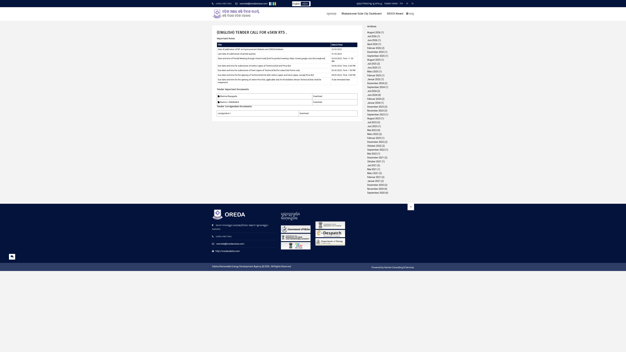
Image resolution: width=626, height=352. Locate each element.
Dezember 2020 (375, 185)
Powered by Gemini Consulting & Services (393, 267)
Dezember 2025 (375, 52)
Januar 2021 (373, 181)
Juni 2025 (372, 67)
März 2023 (372, 134)
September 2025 (376, 56)
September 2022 (376, 149)
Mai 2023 (372, 130)
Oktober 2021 (374, 161)
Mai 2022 (372, 153)
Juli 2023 (372, 122)
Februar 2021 (374, 177)
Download (317, 96)
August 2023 (373, 118)
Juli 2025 (372, 63)
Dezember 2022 (375, 142)
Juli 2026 (372, 36)
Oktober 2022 (374, 146)
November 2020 (375, 189)
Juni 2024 (372, 95)
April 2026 (372, 44)
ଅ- (412, 3)
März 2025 (372, 71)
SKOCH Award (395, 13)
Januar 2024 (373, 103)
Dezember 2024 (375, 83)
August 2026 (373, 32)
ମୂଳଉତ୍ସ (331, 13)
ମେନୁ (411, 13)
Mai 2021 (372, 169)
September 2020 (376, 192)
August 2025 (373, 60)
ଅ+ (401, 3)
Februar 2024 (374, 99)
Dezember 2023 (375, 106)
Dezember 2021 (375, 157)
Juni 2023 (372, 126)
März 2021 (372, 173)
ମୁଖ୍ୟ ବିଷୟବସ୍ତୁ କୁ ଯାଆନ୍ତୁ (369, 3)
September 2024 (376, 87)
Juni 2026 (372, 40)
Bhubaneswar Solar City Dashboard (361, 13)
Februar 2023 (374, 138)
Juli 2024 (372, 91)
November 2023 (375, 110)
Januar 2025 (373, 79)
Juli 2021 (372, 165)
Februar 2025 (374, 75)
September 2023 (376, 114)
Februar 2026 (374, 48)
